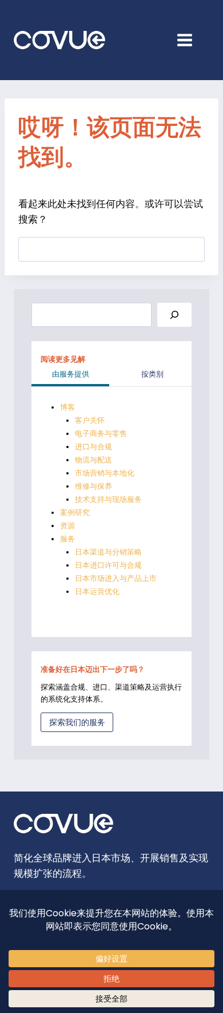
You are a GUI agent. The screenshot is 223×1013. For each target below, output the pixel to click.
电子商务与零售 (101, 433)
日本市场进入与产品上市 (116, 578)
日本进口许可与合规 (108, 565)
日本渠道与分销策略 (108, 552)
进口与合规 (93, 447)
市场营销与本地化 (104, 473)
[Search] (174, 315)
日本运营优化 (97, 591)
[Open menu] (190, 40)
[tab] (70, 375)
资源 (67, 526)
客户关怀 (90, 420)
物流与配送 (93, 460)
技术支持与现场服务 (108, 499)
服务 (67, 539)
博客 (67, 407)
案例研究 (75, 512)
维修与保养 (93, 486)
